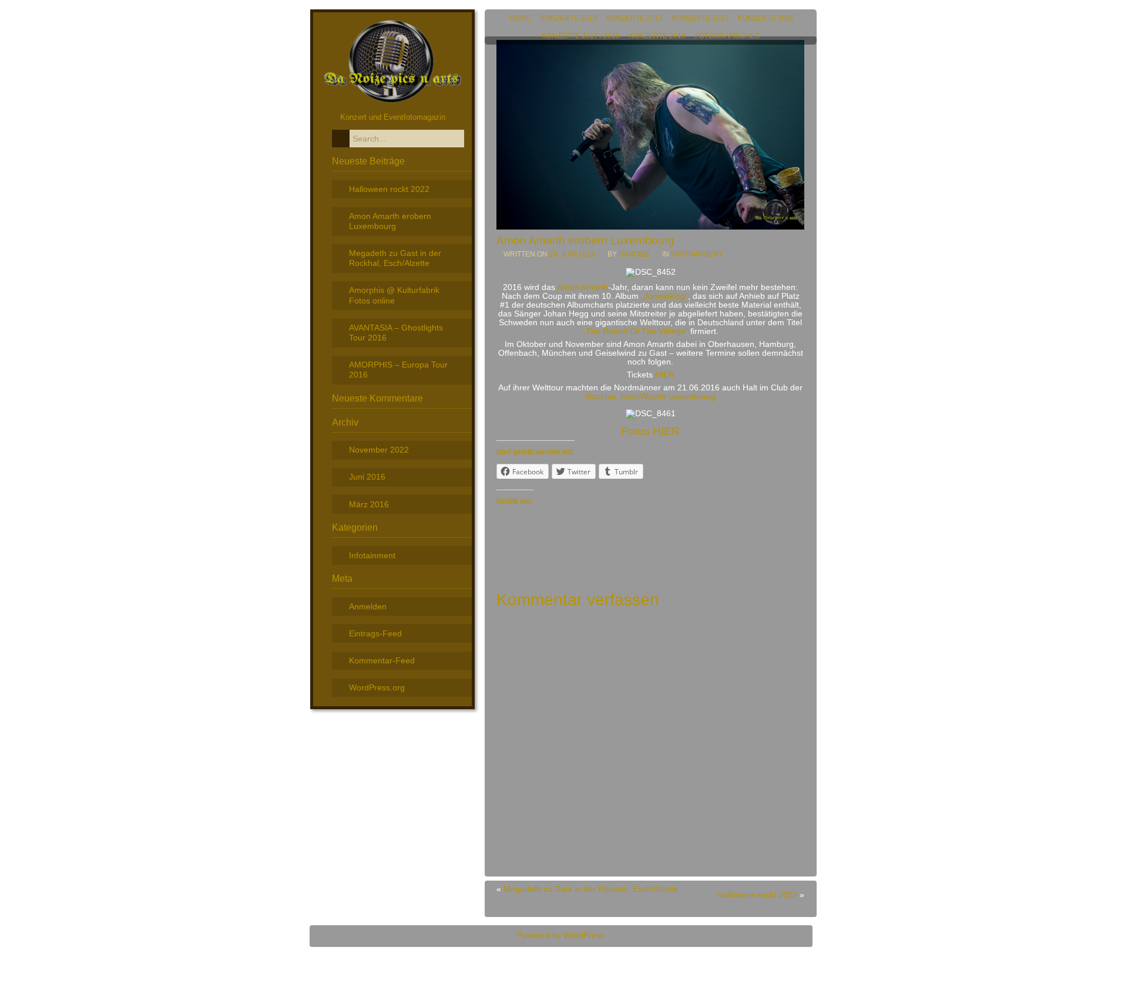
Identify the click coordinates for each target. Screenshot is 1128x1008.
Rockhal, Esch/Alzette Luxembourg (651, 396)
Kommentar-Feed (382, 660)
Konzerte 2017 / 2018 (581, 36)
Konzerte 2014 (634, 18)
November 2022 (379, 449)
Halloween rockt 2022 (757, 895)
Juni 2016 (367, 476)
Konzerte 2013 (568, 18)
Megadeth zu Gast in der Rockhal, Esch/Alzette (591, 889)
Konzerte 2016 (766, 18)
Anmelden (368, 606)
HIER (664, 374)
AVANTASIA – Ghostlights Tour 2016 (396, 332)
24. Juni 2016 (573, 254)
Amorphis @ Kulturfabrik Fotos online (394, 295)
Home (520, 18)
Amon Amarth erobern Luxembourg (390, 221)
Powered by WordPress (561, 935)
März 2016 (369, 504)
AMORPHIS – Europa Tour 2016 (398, 369)
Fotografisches (727, 36)
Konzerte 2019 (657, 36)
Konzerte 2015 (700, 18)
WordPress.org (377, 687)
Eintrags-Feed (375, 633)
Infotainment (697, 254)
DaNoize (634, 254)
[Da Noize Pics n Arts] (392, 103)
